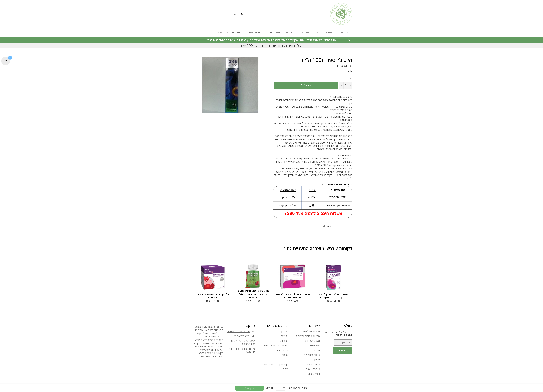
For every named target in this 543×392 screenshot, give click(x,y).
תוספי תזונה (325, 32)
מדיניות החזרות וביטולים (308, 336)
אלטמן (284, 331)
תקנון (317, 359)
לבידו (285, 369)
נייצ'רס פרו (282, 350)
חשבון (220, 32)
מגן (286, 359)
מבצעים (291, 32)
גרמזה (285, 355)
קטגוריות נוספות (312, 355)
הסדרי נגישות (313, 364)
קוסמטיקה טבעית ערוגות (275, 364)
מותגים (344, 32)
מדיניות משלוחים (311, 331)
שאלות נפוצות (313, 345)
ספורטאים (274, 32)
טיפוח (306, 32)
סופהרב (284, 340)
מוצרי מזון (254, 32)
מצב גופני (234, 32)
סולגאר (284, 336)
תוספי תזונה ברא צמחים (276, 345)
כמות (350, 79)
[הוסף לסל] (228, 259)
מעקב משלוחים (312, 340)
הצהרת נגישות (313, 369)
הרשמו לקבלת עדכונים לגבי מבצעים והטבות (338, 333)
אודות (317, 350)
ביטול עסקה (314, 373)
